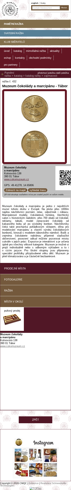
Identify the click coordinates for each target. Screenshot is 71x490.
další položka (62, 73)
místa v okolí (13, 301)
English (34, 3)
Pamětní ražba (9, 74)
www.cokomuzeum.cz (16, 179)
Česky (43, 3)
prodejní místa (15, 268)
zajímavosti (50, 75)
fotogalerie (13, 279)
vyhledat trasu (38, 190)
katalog (18, 75)
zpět (35, 419)
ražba (8, 290)
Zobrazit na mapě (16, 190)
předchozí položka (46, 73)
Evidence (34, 483)
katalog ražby (33, 75)
